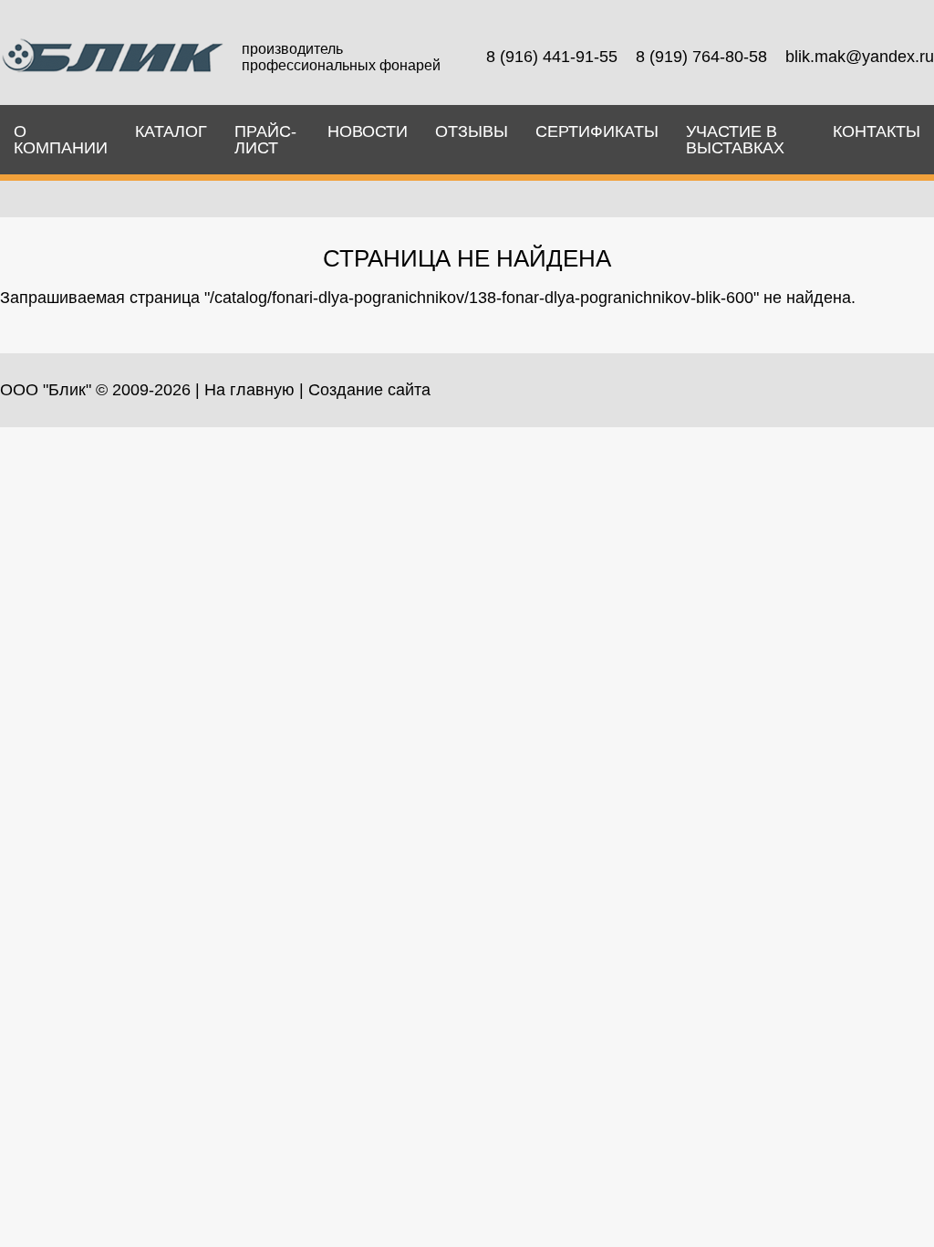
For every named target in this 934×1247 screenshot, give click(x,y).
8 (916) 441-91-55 (551, 56)
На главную (249, 390)
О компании (61, 139)
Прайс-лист (265, 139)
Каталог (171, 131)
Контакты (876, 131)
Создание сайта (369, 390)
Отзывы (471, 131)
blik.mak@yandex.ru (859, 56)
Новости (367, 131)
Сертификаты (597, 131)
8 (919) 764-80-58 (701, 56)
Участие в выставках (735, 139)
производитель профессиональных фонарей (341, 57)
